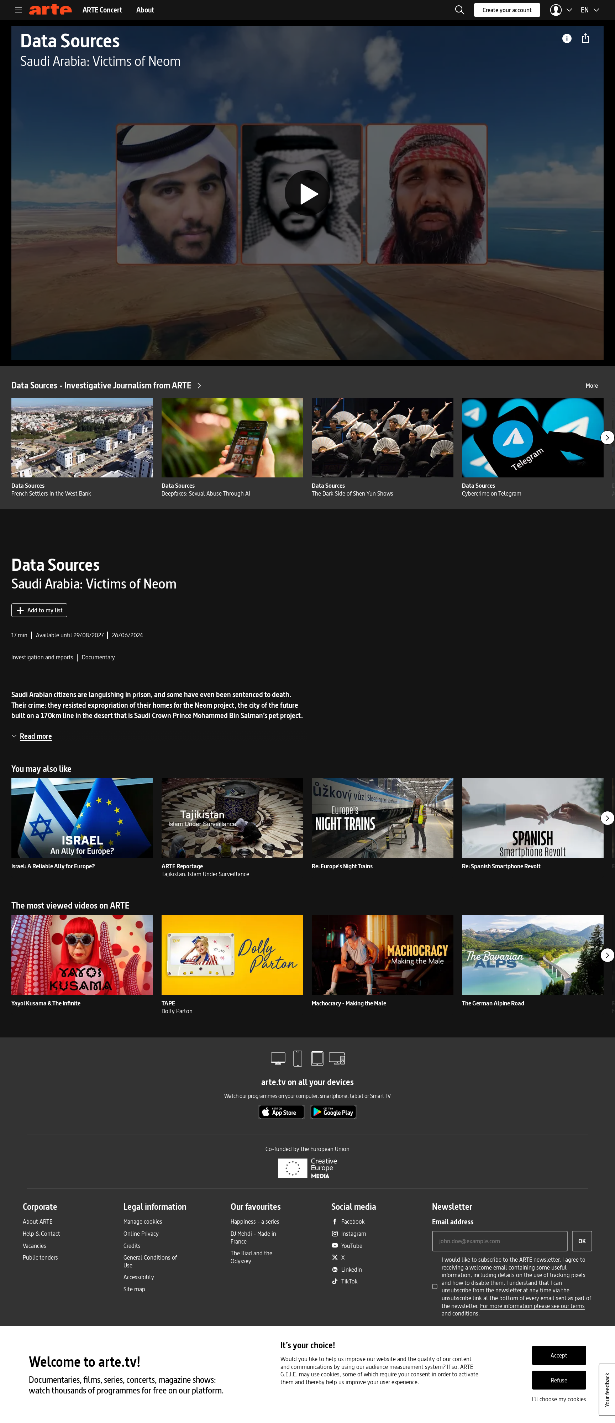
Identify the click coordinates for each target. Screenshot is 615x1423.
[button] (460, 10)
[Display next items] (607, 437)
